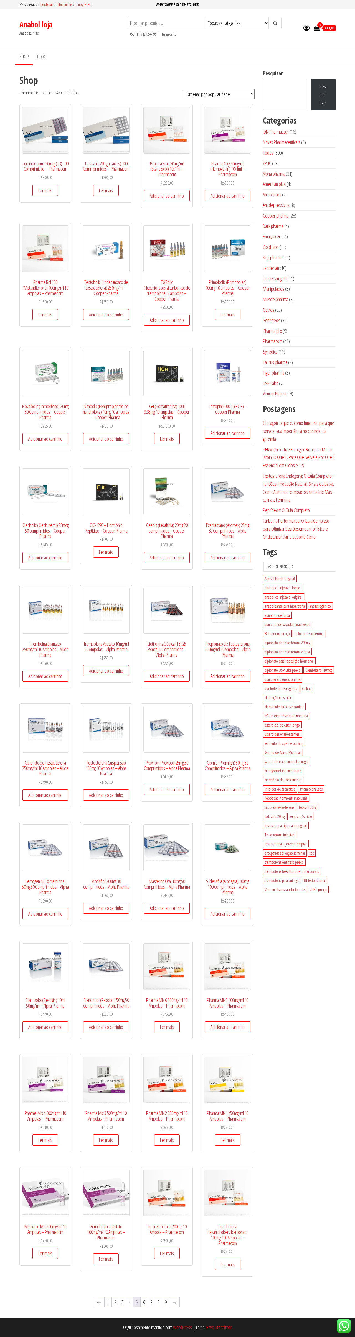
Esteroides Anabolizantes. (282, 734)
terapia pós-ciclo (300, 816)
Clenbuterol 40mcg (318, 670)
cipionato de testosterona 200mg (287, 642)
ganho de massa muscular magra (286, 761)
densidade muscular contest (284, 706)
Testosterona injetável (280, 834)
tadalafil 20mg (308, 807)
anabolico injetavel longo (282, 587)
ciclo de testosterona (309, 633)
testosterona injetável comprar (286, 844)
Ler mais (45, 190)
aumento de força (277, 615)
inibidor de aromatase (280, 789)
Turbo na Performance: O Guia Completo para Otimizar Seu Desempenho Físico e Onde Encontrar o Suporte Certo (296, 528)
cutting (306, 688)
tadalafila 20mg (275, 816)
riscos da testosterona (279, 807)
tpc (312, 853)
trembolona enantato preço (284, 862)
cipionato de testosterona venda (287, 652)
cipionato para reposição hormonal (289, 661)
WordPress (182, 1327)
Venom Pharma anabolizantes (285, 889)
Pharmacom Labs (311, 789)
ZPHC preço (318, 889)
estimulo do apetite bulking (284, 743)
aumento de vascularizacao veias (287, 624)
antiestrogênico (320, 606)
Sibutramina (65, 4)
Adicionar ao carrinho (167, 195)
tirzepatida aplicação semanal (285, 853)
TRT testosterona (314, 880)
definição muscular (278, 697)
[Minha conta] (306, 28)
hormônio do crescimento (283, 780)
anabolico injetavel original (283, 597)
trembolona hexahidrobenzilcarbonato (292, 871)
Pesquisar (273, 73)
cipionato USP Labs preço (283, 670)
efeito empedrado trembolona (286, 716)
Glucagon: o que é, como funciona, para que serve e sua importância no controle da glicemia (298, 431)
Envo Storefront (219, 1327)
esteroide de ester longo (282, 725)
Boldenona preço (277, 633)
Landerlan (47, 4)
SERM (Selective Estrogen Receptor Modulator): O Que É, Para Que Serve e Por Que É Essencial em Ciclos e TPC (299, 457)
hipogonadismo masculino (283, 770)
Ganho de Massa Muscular (283, 752)
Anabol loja (35, 24)
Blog (42, 56)
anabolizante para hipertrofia (285, 606)
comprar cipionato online (282, 679)
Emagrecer (83, 4)
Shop (24, 56)
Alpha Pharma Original (280, 578)
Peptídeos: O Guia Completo (286, 510)
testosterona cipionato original (286, 825)
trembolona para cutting (281, 880)
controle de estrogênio (281, 688)
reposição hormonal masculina (286, 798)
